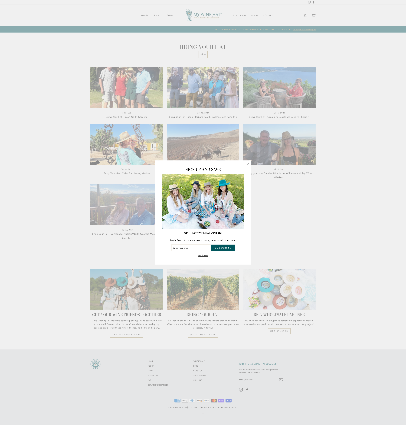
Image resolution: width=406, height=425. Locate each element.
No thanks (203, 255)
